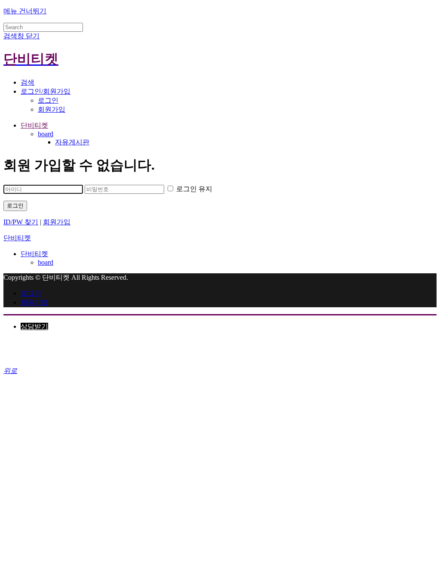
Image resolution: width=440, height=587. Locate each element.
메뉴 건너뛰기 (24, 11)
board (45, 134)
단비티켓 (34, 125)
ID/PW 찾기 (20, 222)
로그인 (48, 100)
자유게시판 (72, 142)
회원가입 (51, 109)
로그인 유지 (193, 189)
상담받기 (34, 326)
